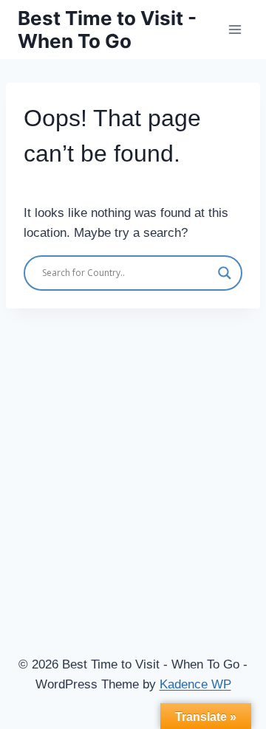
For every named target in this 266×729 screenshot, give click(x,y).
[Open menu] (234, 29)
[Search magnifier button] (224, 273)
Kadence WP (195, 684)
